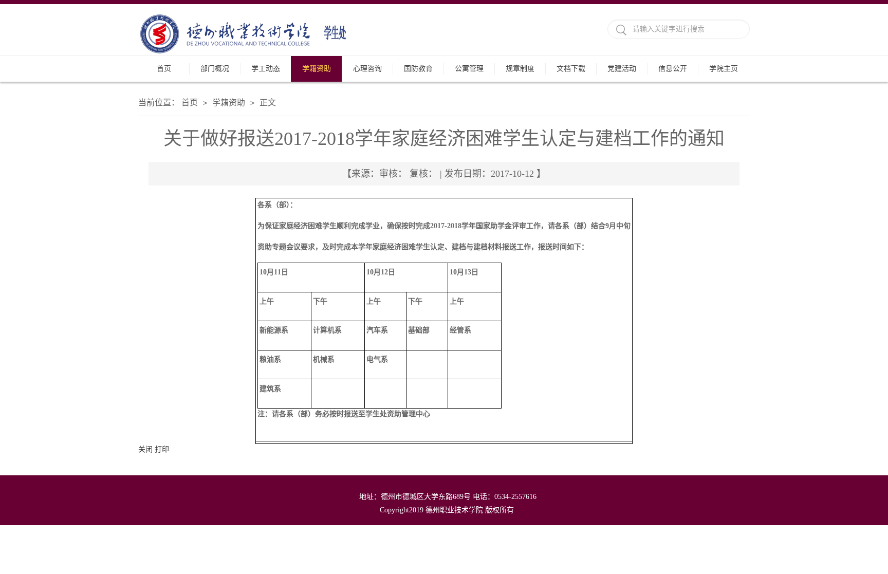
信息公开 (672, 68)
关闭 (145, 449)
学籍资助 (316, 68)
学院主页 (723, 68)
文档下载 (571, 68)
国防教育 (418, 68)
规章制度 (520, 68)
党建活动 (621, 68)
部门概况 (214, 68)
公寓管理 (469, 68)
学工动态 (265, 68)
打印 (162, 449)
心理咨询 (367, 68)
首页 (164, 68)
